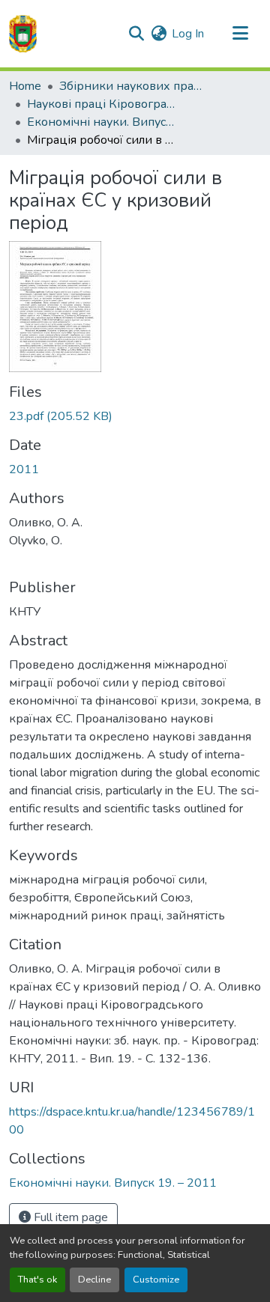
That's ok (37, 1279)
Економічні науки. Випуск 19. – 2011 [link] (102, 122)
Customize (156, 1279)
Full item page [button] (69, 1217)
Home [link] (25, 86)
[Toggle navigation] (240, 33)
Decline (94, 1279)
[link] (135, 416)
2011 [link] (24, 469)
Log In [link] (188, 33)
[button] (23, 33)
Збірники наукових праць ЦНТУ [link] (134, 86)
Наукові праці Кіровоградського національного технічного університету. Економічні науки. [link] (102, 104)
